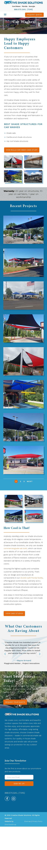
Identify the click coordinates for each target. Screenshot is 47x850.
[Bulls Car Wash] (23, 276)
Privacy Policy (37, 821)
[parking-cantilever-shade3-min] (33, 182)
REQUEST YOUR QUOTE (15, 702)
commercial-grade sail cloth (15, 548)
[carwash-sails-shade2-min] (13, 167)
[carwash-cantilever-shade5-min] (23, 473)
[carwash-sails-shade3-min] (23, 342)
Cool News (16, 6)
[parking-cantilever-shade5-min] (33, 167)
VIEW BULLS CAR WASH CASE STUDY (21, 150)
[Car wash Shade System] (23, 243)
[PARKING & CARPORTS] (34, 507)
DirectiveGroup (10, 824)
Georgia (32, 6)
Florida (24, 6)
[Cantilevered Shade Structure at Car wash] (23, 441)
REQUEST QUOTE (34, 15)
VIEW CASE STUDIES (14, 613)
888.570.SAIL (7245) (23, 9)
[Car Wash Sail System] (23, 309)
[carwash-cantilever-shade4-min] (13, 182)
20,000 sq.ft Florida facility (31, 578)
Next (30, 481)
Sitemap (27, 821)
